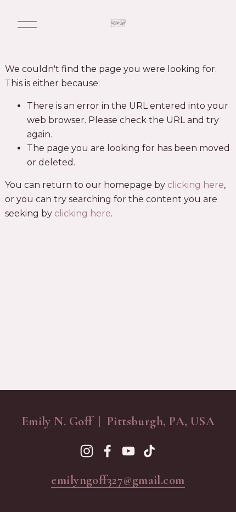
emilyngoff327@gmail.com (117, 480)
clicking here (195, 185)
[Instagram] (86, 451)
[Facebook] (107, 451)
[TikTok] (149, 451)
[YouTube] (128, 451)
